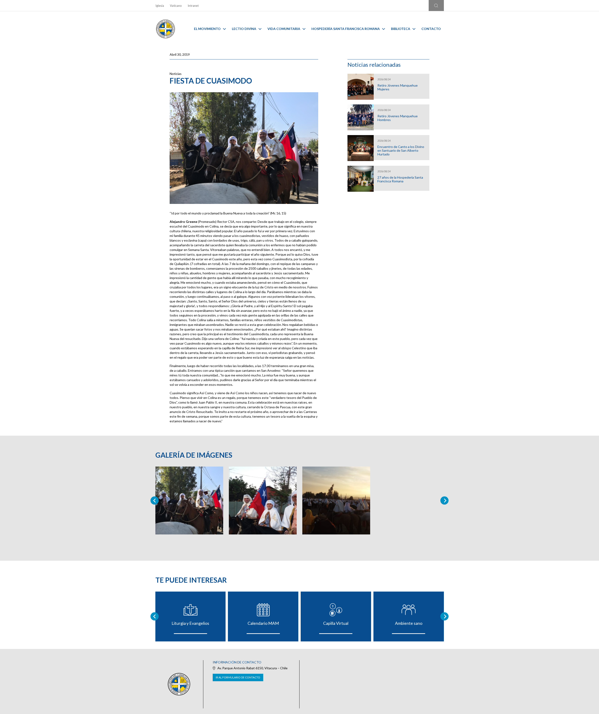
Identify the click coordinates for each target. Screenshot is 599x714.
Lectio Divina (244, 29)
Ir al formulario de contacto (238, 677)
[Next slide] (444, 500)
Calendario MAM (263, 623)
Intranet (193, 5)
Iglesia (159, 5)
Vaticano (176, 5)
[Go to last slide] (154, 616)
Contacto (431, 29)
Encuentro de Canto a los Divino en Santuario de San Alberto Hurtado (400, 150)
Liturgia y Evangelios (190, 623)
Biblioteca (400, 29)
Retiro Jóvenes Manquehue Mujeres (397, 87)
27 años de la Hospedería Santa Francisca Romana (400, 179)
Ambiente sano (408, 623)
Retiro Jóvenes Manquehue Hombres (397, 118)
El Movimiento (207, 29)
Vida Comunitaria (283, 29)
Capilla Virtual (335, 623)
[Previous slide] (154, 500)
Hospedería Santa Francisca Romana (345, 29)
